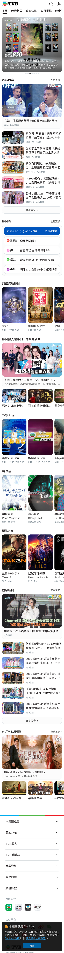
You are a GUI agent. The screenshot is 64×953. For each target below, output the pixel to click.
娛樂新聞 (8, 590)
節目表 (6, 221)
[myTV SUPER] (18, 907)
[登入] (59, 3)
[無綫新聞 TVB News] (8, 907)
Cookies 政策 (12, 938)
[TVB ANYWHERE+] (28, 907)
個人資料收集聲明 (36, 938)
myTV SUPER (11, 731)
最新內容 (8, 80)
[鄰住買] (37, 907)
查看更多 (55, 80)
